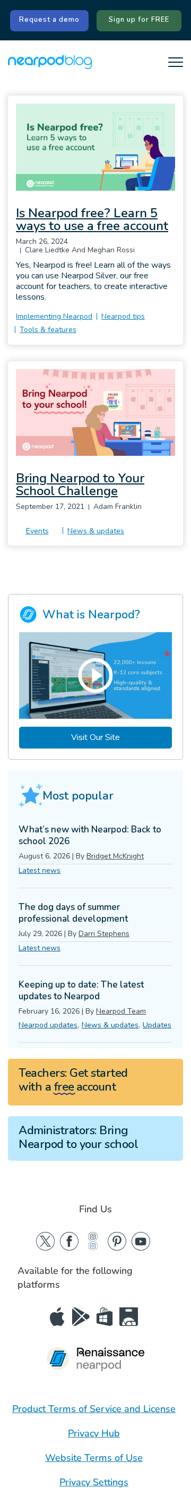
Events (37, 531)
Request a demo (49, 19)
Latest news (39, 870)
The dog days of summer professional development (73, 913)
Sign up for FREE (139, 19)
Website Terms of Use (94, 1457)
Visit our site (95, 737)
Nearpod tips (123, 316)
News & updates (95, 531)
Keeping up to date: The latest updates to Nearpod (81, 990)
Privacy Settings (93, 1482)
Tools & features (48, 330)
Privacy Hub (94, 1433)
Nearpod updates (48, 1025)
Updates (157, 1025)
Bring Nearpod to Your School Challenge (80, 484)
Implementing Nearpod (54, 316)
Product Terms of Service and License (94, 1408)
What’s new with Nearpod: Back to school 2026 (90, 835)
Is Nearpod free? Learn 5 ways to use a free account (92, 219)
